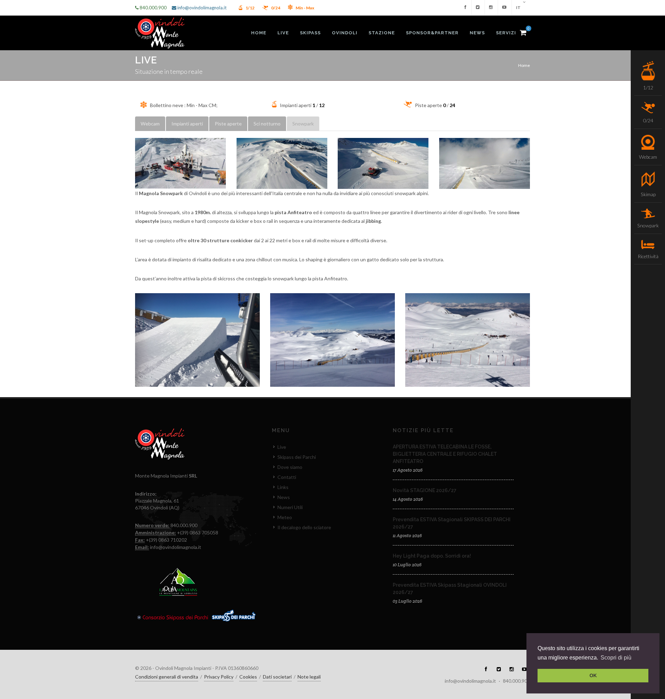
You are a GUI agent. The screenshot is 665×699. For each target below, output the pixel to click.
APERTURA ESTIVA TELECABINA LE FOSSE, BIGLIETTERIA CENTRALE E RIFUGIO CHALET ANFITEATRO (445, 454)
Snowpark (303, 123)
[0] (523, 31)
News (283, 497)
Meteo (284, 517)
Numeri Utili (290, 507)
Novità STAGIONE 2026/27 (424, 490)
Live (281, 447)
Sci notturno (267, 123)
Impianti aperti (187, 123)
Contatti (286, 477)
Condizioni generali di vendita (166, 677)
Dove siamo (289, 467)
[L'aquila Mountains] (178, 581)
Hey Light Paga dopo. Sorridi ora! (432, 556)
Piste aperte (228, 123)
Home (524, 65)
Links (283, 487)
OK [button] (593, 675)
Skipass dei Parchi (296, 457)
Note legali (309, 677)
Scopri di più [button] (616, 658)
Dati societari (277, 677)
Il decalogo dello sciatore (304, 527)
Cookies (248, 677)
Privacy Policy (218, 677)
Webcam (150, 123)
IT (518, 7)
